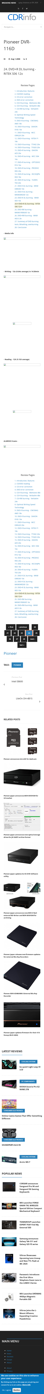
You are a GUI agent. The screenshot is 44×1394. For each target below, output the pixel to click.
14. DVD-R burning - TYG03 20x (27, 147)
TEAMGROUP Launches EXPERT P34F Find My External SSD (30, 1225)
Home (9, 1350)
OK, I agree (6, 1390)
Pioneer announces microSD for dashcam (20, 759)
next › (32, 639)
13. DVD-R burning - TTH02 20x (27, 144)
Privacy (9, 1371)
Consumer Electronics (13, 1111)
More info (26, 1385)
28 (24, 639)
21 (8, 633)
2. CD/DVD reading (22, 94)
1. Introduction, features (24, 91)
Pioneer (10, 653)
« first (10, 627)
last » (22, 645)
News (9, 1353)
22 (15, 633)
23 (22, 633)
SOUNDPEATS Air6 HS (11, 1145)
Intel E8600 (17, 681)
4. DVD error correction (24, 100)
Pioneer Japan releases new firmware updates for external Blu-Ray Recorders (22, 955)
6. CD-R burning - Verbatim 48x (27, 106)
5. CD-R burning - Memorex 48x (27, 103)
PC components (28, 1081)
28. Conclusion (21, 227)
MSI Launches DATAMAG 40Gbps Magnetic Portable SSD (30, 1296)
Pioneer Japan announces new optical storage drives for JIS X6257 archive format (22, 836)
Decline (17, 1390)
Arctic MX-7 (25, 1162)
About (9, 1362)
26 (10, 639)
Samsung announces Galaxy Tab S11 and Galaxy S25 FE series (29, 1241)
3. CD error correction (23, 97)
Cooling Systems (28, 1062)
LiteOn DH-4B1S (24, 698)
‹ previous (22, 627)
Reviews (10, 1356)
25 (36, 633)
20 (35, 627)
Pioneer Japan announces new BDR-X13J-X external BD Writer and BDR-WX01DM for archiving (20, 915)
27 (17, 639)
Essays (9, 1359)
